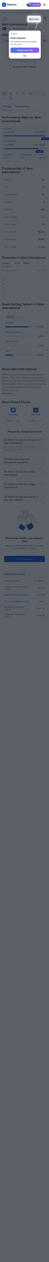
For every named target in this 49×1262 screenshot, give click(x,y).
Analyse (35, 19)
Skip (25, 56)
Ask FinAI (36, 5)
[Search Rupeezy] (23, 4)
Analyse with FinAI (25, 50)
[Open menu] (44, 4)
